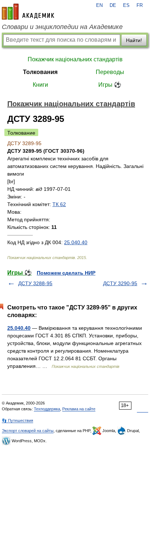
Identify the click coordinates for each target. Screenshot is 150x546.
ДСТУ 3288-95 (35, 283)
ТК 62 (59, 204)
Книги (40, 85)
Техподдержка (47, 409)
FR (140, 5)
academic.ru (28, 12)
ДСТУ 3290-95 (120, 283)
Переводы (110, 72)
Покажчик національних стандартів (75, 59)
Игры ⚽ (109, 85)
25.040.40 (75, 242)
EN (99, 5)
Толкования (40, 72)
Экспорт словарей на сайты (28, 430)
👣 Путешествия (17, 420)
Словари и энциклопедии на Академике (62, 26)
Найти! (134, 40)
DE (113, 5)
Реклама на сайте (78, 409)
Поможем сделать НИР (66, 273)
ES (126, 5)
